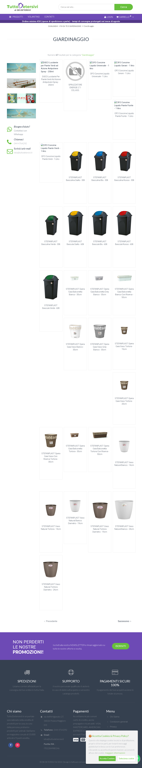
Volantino (34, 16)
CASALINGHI (53, 26)
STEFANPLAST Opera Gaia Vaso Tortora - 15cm (124, 346)
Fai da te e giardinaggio (70, 26)
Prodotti (18, 17)
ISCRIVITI (120, 646)
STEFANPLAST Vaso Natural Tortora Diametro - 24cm (51, 587)
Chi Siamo (114, 716)
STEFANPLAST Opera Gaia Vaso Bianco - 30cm (75, 347)
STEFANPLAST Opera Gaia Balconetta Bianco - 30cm (75, 292)
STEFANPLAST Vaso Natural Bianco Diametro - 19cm (75, 520)
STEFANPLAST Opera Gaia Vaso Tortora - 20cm (124, 401)
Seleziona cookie (126, 758)
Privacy (113, 726)
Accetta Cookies (107, 758)
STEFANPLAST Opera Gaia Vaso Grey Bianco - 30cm (99, 347)
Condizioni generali (119, 721)
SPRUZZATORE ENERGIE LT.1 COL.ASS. (75, 87)
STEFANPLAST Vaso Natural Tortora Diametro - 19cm (100, 529)
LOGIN (109, 17)
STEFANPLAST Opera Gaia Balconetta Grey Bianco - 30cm (99, 292)
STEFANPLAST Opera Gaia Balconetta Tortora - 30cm (75, 448)
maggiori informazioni (115, 753)
